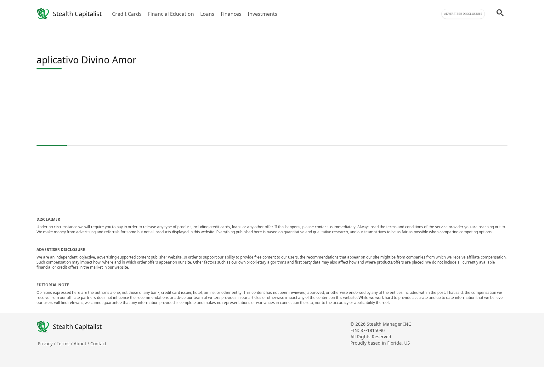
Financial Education (171, 13)
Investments (262, 13)
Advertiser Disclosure (463, 14)
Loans (207, 13)
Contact (98, 344)
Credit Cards (127, 13)
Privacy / (47, 344)
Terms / (65, 344)
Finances (231, 13)
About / (82, 344)
